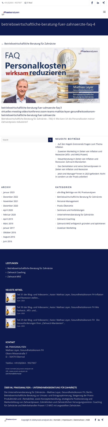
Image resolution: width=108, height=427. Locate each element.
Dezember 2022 (10, 197)
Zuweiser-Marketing (66, 228)
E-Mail (29, 3)
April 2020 (8, 210)
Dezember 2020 (10, 205)
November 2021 (10, 201)
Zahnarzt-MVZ (14, 276)
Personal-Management (68, 201)
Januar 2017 (8, 228)
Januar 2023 (8, 192)
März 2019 (8, 223)
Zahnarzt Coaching (66, 219)
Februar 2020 (9, 214)
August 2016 (9, 236)
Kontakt (57, 420)
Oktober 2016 (9, 232)
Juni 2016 (7, 241)
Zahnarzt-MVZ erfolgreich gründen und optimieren (81, 223)
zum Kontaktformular (14, 374)
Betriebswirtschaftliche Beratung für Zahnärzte (28, 43)
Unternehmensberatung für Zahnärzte (75, 214)
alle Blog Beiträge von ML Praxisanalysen (76, 192)
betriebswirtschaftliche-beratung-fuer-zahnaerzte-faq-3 (31, 107)
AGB (88, 420)
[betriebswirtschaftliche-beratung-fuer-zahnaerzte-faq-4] (54, 75)
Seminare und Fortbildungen (71, 210)
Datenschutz (79, 420)
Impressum (67, 420)
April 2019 (8, 219)
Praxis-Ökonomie (65, 205)
